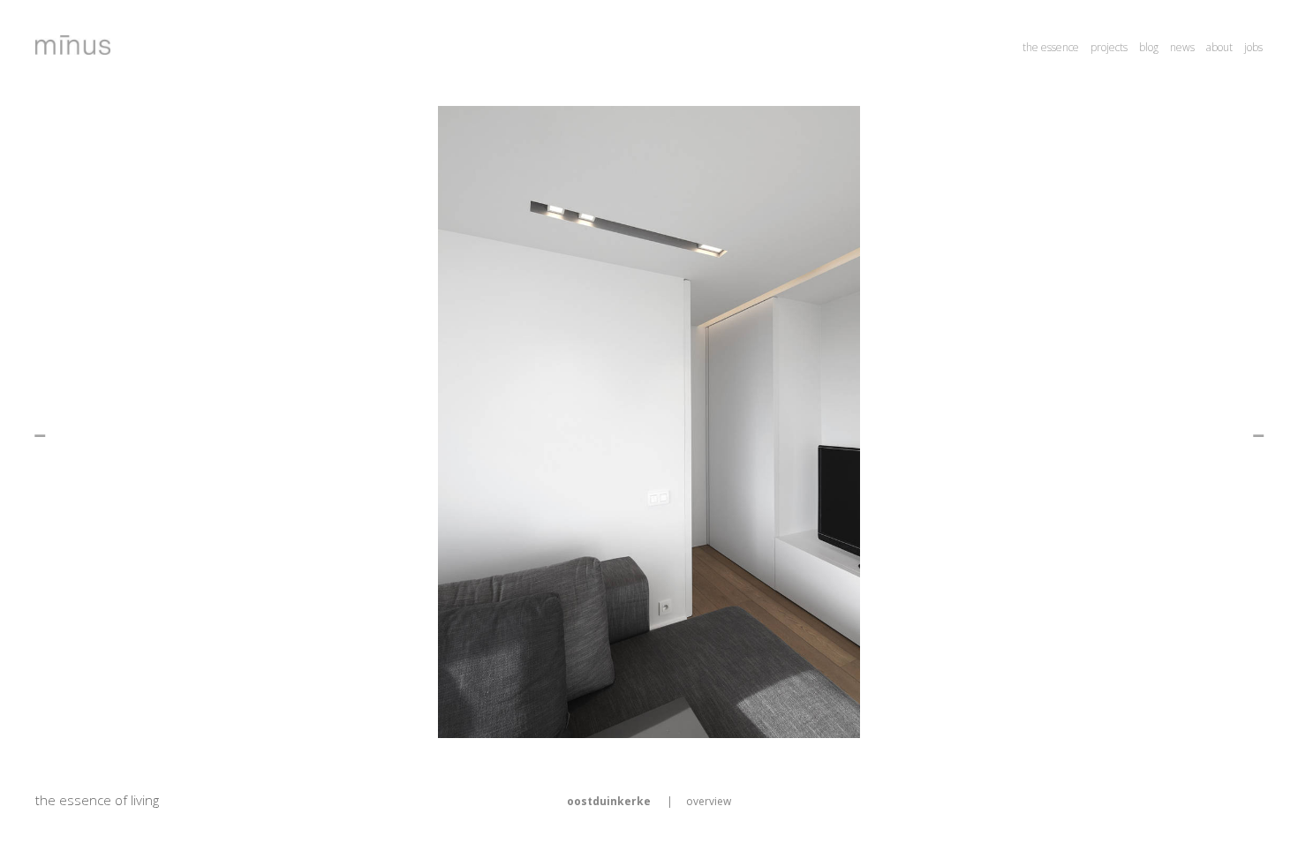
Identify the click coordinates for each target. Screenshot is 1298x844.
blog (1148, 47)
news (1182, 47)
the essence (1051, 47)
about (1219, 47)
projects (1109, 47)
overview (708, 801)
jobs (1253, 47)
